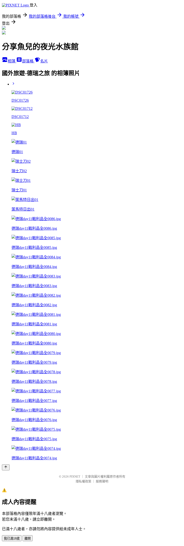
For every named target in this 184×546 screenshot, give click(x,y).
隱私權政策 (83, 481)
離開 (27, 538)
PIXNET (74, 476)
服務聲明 (102, 481)
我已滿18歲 (12, 538)
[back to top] (6, 467)
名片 (44, 61)
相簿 (12, 61)
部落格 (28, 61)
